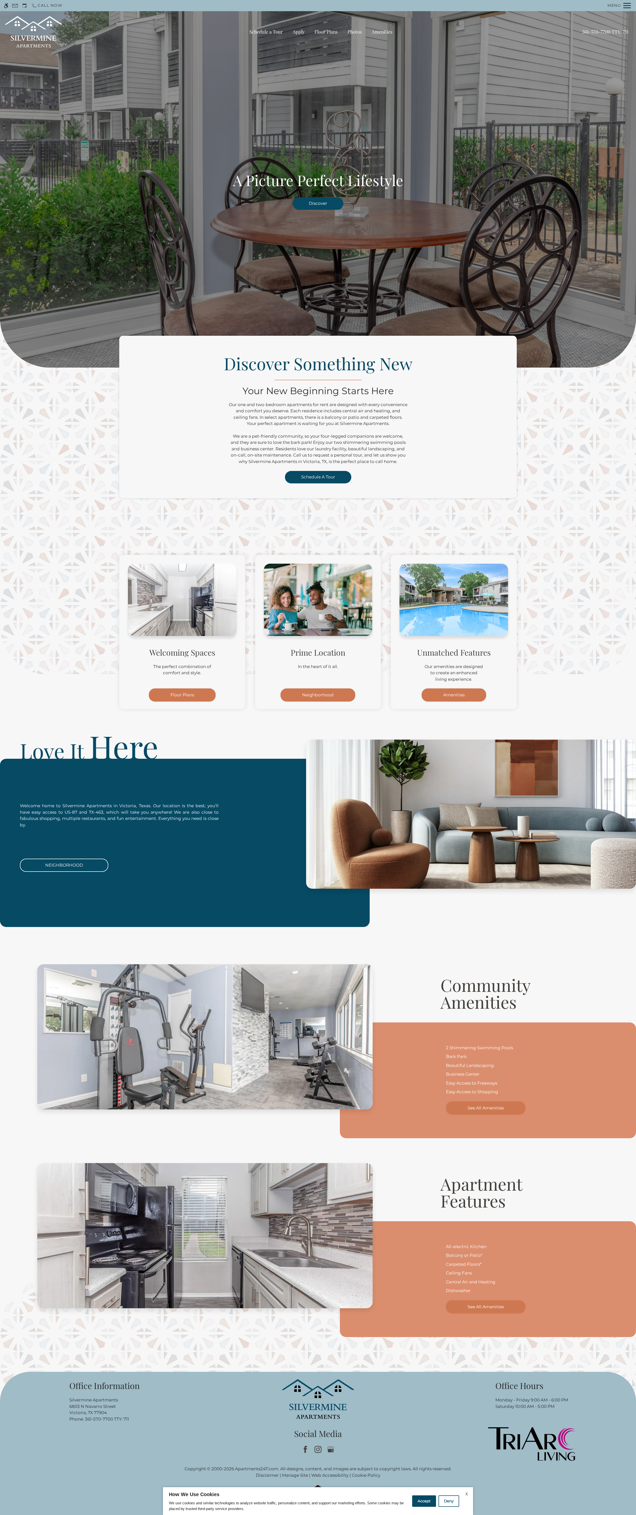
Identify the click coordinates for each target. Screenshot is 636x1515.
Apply (299, 32)
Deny (449, 1501)
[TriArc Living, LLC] (531, 1443)
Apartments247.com (256, 1468)
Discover (318, 203)
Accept (424, 1501)
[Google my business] (330, 1449)
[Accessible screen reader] (6, 5)
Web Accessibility (330, 1475)
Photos (355, 32)
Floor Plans (326, 32)
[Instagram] (318, 1449)
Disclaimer (267, 1475)
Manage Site (295, 1475)
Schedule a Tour (266, 32)
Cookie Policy (366, 1475)
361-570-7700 (605, 32)
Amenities (382, 32)
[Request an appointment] (25, 5)
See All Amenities (486, 1107)
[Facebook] (305, 1449)
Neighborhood (318, 694)
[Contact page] (15, 5)
